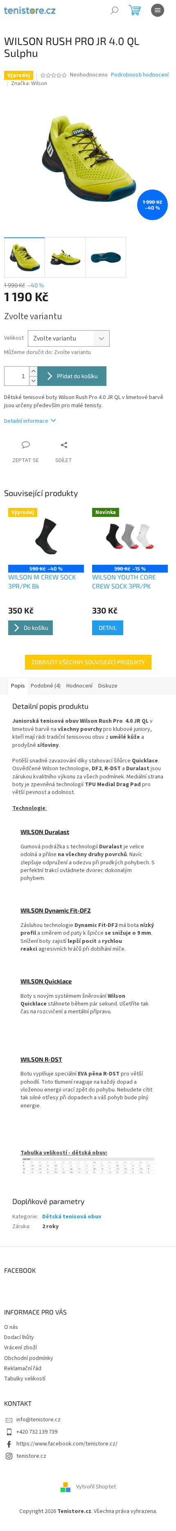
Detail (108, 627)
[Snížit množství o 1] (33, 381)
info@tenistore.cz (38, 1420)
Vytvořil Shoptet (96, 1487)
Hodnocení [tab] (79, 686)
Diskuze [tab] (107, 686)
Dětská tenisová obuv (71, 1217)
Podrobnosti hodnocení (140, 75)
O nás (11, 1327)
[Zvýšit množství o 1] (33, 371)
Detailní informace (26, 421)
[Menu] (157, 10)
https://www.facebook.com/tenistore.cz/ (66, 1444)
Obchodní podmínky (28, 1358)
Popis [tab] (18, 686)
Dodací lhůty (19, 1337)
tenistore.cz (31, 1456)
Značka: (29, 83)
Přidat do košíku (77, 375)
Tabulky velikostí (24, 1379)
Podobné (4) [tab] (46, 686)
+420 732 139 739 (36, 1432)
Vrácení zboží (20, 1348)
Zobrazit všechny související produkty (88, 661)
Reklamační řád (22, 1368)
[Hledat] (114, 10)
